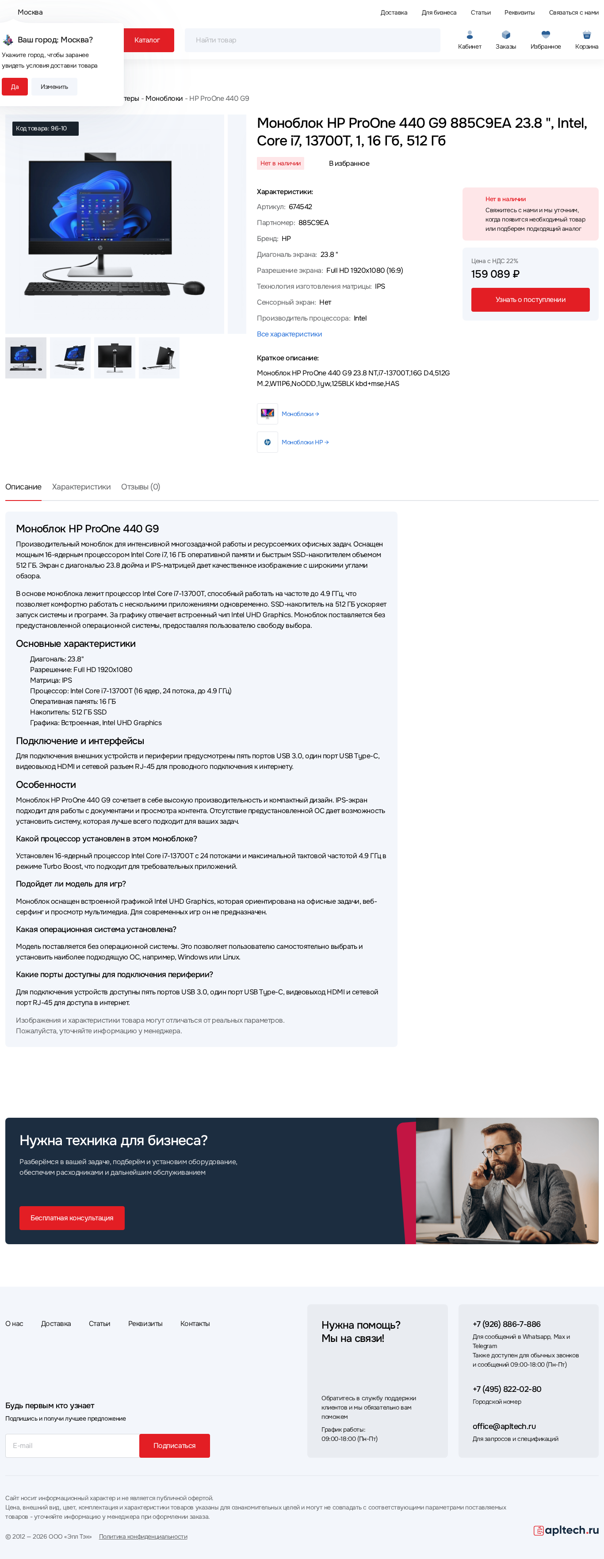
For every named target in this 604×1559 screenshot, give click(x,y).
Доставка (394, 12)
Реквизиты (520, 12)
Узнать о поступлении (531, 299)
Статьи (480, 12)
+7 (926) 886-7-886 (507, 1324)
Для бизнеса (439, 12)
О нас (14, 1323)
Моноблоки (164, 98)
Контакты (195, 1323)
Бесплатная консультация (72, 1218)
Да (15, 87)
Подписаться (174, 1445)
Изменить (54, 87)
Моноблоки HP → (305, 442)
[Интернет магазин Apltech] (566, 1530)
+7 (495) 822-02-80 (507, 1389)
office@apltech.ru (504, 1426)
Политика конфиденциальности (143, 1536)
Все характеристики (289, 334)
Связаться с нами (574, 12)
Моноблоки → (300, 414)
